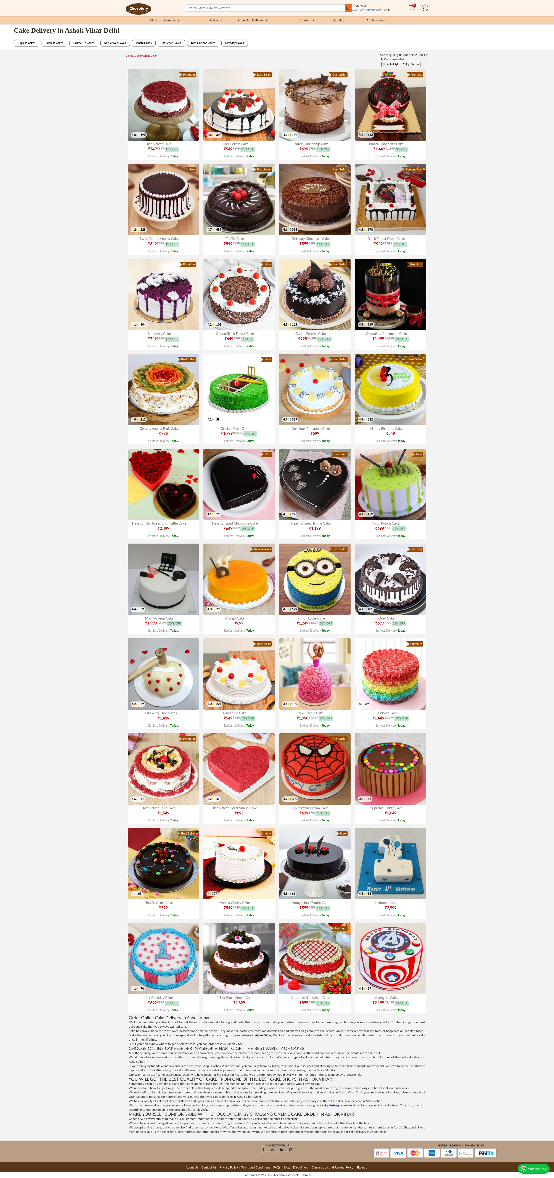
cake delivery (331, 1105)
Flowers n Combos (163, 20)
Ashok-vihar (149, 56)
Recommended (393, 59)
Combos (305, 20)
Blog (287, 1167)
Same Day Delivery (250, 20)
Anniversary (374, 20)
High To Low (411, 64)
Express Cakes (54, 43)
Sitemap (361, 1167)
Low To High (391, 64)
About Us (192, 1167)
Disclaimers (301, 1167)
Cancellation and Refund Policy (332, 1167)
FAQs (276, 1167)
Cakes (214, 20)
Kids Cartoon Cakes (203, 43)
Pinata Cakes (144, 43)
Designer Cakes (171, 43)
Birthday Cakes (234, 43)
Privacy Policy (229, 1167)
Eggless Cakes (26, 43)
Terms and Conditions (255, 1167)
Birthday (338, 20)
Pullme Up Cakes (83, 43)
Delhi (137, 56)
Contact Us (208, 1167)
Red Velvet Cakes (115, 43)
